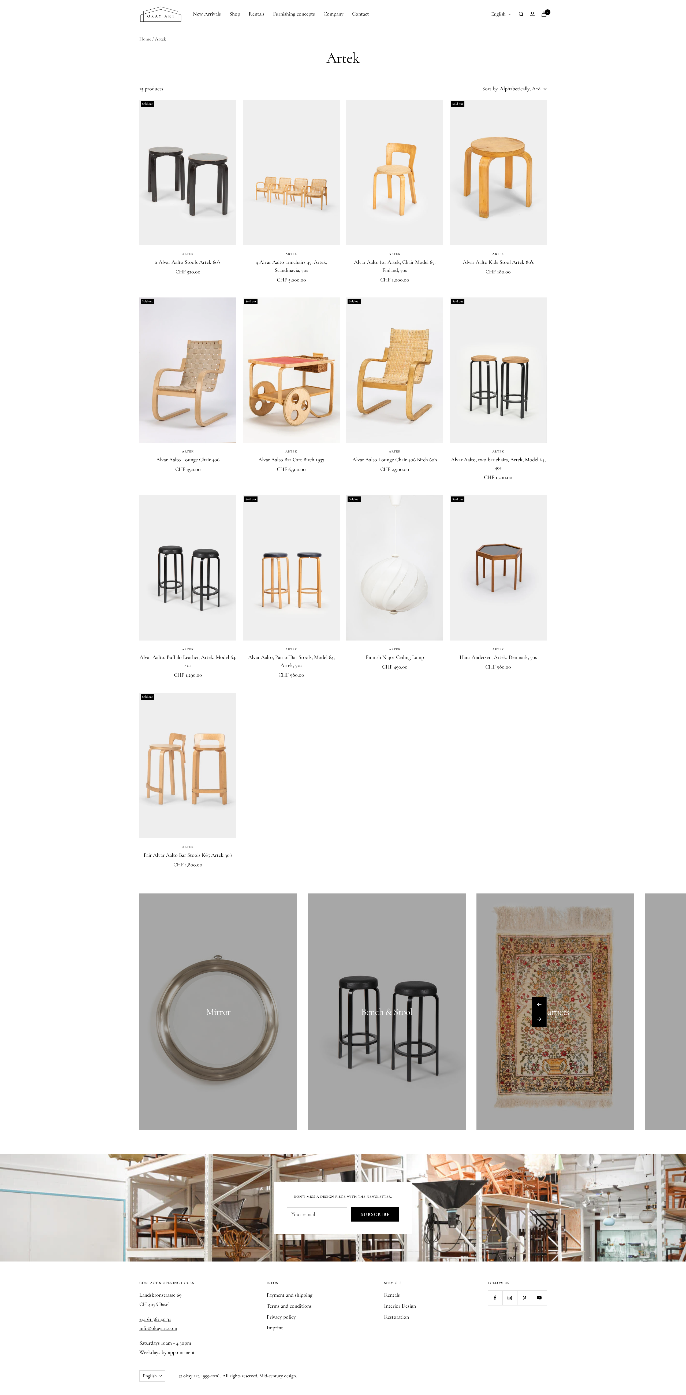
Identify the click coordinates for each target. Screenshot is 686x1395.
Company (333, 14)
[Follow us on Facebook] (495, 1297)
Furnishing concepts (294, 14)
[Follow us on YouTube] (539, 1297)
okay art (191, 1376)
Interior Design (400, 1306)
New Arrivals (207, 14)
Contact (360, 14)
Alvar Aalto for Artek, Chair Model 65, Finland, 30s (394, 266)
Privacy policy (281, 1317)
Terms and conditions (289, 1306)
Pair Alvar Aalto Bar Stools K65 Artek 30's (188, 855)
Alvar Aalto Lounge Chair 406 (187, 460)
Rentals (256, 14)
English (498, 14)
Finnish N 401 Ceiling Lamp (395, 657)
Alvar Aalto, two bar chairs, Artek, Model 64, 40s (498, 464)
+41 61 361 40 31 (155, 1319)
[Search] (521, 14)
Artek (188, 254)
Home (145, 39)
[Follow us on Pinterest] (524, 1297)
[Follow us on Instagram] (509, 1297)
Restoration (396, 1317)
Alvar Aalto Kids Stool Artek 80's (498, 262)
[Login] (532, 14)
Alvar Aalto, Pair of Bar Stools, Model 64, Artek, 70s (291, 661)
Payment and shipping (289, 1295)
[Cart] (544, 14)
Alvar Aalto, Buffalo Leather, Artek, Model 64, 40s (188, 661)
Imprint (275, 1327)
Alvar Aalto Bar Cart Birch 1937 (291, 460)
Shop (234, 14)
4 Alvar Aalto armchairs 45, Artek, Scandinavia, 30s (291, 266)
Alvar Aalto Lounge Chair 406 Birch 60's (394, 460)
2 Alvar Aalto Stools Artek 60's (188, 262)
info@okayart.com (158, 1328)
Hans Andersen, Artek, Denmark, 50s (498, 657)
